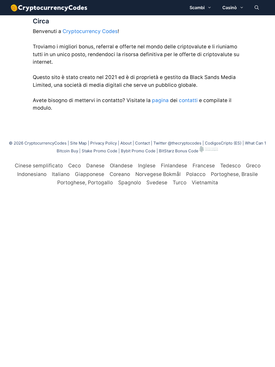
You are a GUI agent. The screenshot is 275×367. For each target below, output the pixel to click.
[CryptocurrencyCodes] (49, 7)
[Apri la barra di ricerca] (256, 7)
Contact (142, 143)
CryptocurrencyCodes (45, 143)
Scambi (197, 7)
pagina (160, 100)
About (126, 143)
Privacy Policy (103, 143)
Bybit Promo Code (138, 150)
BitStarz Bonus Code (178, 150)
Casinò (229, 7)
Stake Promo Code (99, 150)
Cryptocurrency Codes (90, 31)
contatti (188, 100)
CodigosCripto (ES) (223, 143)
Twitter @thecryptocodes (177, 143)
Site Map (78, 143)
